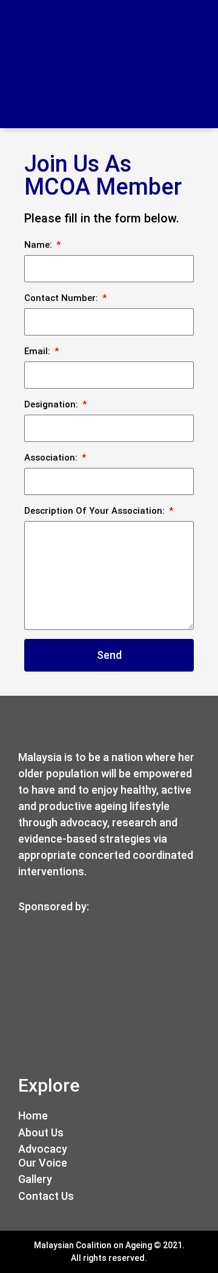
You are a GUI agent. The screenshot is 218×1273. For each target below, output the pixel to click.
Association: (52, 457)
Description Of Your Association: (95, 510)
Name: (39, 244)
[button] (196, 64)
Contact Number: (62, 298)
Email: (38, 351)
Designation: (52, 404)
